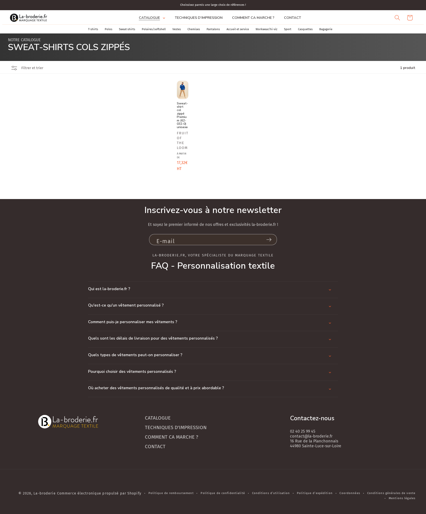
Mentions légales (402, 498)
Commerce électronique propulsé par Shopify (99, 493)
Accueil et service (238, 29)
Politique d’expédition (315, 493)
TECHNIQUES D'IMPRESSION (176, 427)
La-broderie (44, 493)
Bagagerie (325, 29)
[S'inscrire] (269, 239)
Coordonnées (349, 493)
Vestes (176, 29)
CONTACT (155, 447)
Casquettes (305, 29)
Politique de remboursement (171, 493)
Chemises (193, 29)
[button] (151, 17)
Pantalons (213, 29)
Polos (108, 29)
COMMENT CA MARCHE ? (171, 437)
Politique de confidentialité (223, 493)
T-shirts (93, 29)
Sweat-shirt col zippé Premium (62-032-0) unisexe (182, 115)
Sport (287, 29)
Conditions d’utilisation (271, 493)
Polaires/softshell (154, 29)
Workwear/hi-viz (266, 29)
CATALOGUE (158, 418)
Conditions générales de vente (391, 493)
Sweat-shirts (127, 29)
